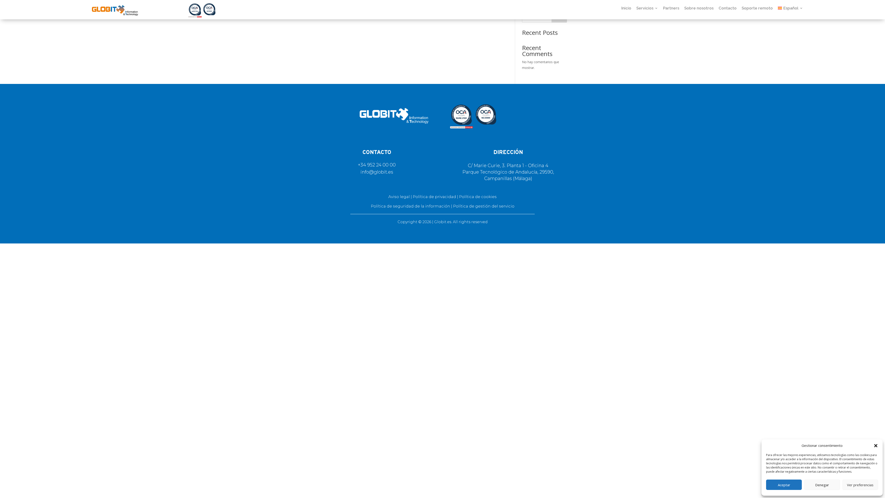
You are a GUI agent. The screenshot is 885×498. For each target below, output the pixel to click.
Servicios (644, 8)
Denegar (822, 485)
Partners (671, 8)
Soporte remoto (757, 8)
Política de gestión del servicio (483, 206)
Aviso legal (399, 196)
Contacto (728, 8)
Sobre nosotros (699, 8)
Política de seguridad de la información (410, 206)
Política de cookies (478, 196)
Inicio (626, 8)
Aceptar (784, 485)
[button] (875, 445)
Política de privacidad (434, 196)
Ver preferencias (860, 485)
